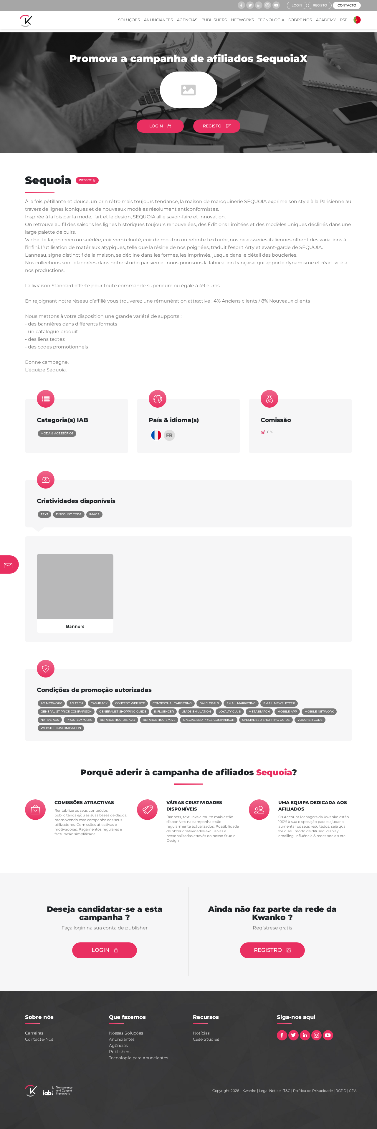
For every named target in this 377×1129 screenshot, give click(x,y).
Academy (326, 19)
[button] (355, 20)
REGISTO (212, 126)
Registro (268, 950)
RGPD (340, 1090)
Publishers (214, 19)
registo (320, 5)
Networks (242, 19)
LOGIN (156, 126)
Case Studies (206, 1039)
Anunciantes (158, 19)
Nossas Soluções (126, 1033)
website (85, 180)
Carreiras (34, 1033)
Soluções (129, 19)
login (297, 5)
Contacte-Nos (39, 1039)
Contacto (347, 5)
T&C (286, 1090)
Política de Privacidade (313, 1090)
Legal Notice (270, 1090)
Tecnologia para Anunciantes (138, 1057)
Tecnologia (271, 19)
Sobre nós (300, 19)
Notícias (201, 1033)
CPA (352, 1090)
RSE (344, 19)
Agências (187, 19)
